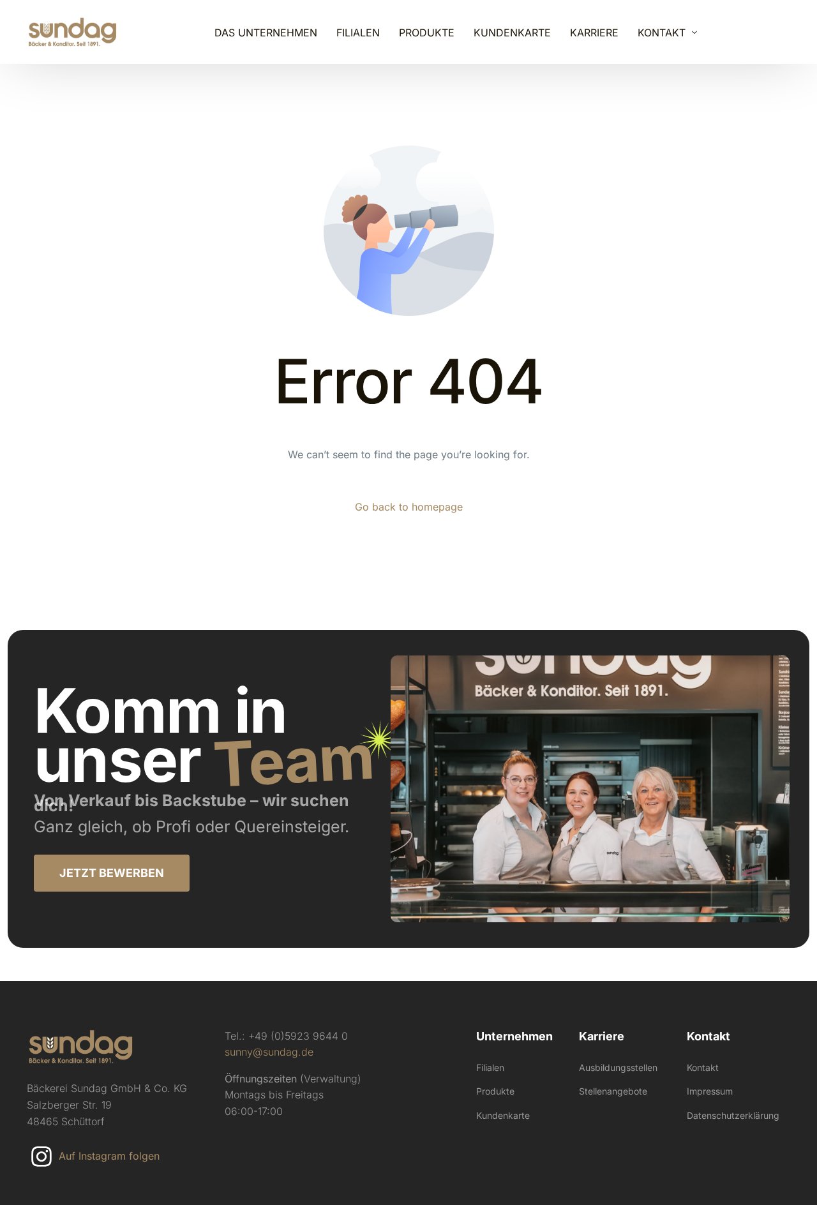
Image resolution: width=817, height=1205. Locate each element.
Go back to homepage (409, 506)
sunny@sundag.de (269, 1051)
